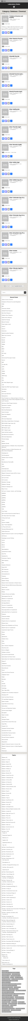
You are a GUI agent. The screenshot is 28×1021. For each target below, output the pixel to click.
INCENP (3, 342)
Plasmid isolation (7, 1006)
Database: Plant (5, 815)
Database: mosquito (6, 811)
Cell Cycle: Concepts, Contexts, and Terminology (11, 491)
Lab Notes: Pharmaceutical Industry (9, 930)
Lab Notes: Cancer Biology (7, 874)
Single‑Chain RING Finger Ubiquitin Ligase (10, 386)
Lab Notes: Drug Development (8, 932)
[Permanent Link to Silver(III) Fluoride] (5, 59)
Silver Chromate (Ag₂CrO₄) (17, 215)
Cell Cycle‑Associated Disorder (8, 654)
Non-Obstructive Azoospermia (8, 434)
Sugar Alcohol (4, 587)
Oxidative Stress (5, 638)
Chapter (4, 832)
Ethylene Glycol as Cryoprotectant (8, 627)
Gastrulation (4, 389)
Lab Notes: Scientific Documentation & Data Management (13, 945)
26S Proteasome (5, 569)
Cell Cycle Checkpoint (6, 475)
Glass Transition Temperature (7, 645)
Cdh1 (3, 464)
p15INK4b (4, 495)
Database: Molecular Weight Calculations (10, 808)
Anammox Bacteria (5, 618)
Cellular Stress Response (7, 317)
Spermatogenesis (5, 549)
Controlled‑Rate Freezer (6, 735)
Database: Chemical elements (8, 786)
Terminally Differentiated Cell (7, 529)
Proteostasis (4, 750)
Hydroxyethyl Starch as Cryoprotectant (9, 612)
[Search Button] (14, 7)
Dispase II (4, 661)
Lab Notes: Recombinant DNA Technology (10, 941)
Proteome (4, 748)
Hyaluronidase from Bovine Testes (8, 656)
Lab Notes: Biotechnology (7, 871)
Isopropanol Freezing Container (8, 728)
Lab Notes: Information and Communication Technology (13, 908)
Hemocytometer (5, 739)
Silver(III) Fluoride (14, 56)
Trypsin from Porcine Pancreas (8, 672)
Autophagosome (5, 453)
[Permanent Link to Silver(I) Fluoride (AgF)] (5, 94)
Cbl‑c (3, 377)
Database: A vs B (5, 759)
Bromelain (4, 679)
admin (10, 19)
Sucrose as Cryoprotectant (7, 605)
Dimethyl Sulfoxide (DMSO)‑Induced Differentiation (12, 585)
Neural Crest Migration (6, 414)
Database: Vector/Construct (7, 826)
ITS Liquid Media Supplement (7, 699)
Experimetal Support (6, 835)
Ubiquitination (6, 1011)
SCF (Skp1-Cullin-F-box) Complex (8, 515)
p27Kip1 (3, 504)
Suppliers (4, 840)
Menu (4, 1)
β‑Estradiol (4, 685)
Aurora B (3, 337)
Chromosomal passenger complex (11, 983)
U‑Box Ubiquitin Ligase (6, 425)
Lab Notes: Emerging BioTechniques (9, 864)
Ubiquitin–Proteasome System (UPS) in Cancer (11, 473)
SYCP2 (3, 540)
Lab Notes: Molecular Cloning (8, 921)
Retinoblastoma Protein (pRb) (7, 462)
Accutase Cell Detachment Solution (9, 708)
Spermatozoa (4, 636)
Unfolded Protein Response (7, 310)
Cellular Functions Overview (7, 299)
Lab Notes (4, 831)
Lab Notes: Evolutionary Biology (8, 893)
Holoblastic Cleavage (6, 484)
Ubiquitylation (4, 741)
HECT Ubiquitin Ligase (6, 430)
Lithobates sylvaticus (6, 652)
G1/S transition (5, 479)
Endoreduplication (5, 468)
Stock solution (5, 960)
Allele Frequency (5, 560)
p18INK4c (4, 500)
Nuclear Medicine (5, 578)
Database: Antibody (5, 768)
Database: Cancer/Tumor (7, 775)
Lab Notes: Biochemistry (6, 851)
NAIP (3, 362)
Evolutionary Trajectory (6, 558)
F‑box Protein (4, 511)
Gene (15, 995)
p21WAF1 (4, 506)
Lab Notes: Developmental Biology (8, 886)
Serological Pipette (5, 719)
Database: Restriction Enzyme (8, 822)
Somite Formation (5, 412)
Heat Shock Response (6, 313)
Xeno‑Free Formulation (6, 665)
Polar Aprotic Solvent (6, 600)
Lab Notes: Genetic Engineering (8, 897)
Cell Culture (4, 860)
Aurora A (3, 328)
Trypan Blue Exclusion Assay (7, 703)
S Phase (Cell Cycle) (6, 517)
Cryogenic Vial (4, 726)
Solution (4, 957)
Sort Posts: (3, 13)
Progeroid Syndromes (6, 407)
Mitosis (14, 1002)
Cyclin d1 (17, 987)
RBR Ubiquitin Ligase (6, 427)
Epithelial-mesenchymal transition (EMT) (13, 993)
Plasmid (13, 1005)
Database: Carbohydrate (6, 777)
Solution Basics (5, 962)
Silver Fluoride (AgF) (15, 127)
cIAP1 (3, 369)
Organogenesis (5, 395)
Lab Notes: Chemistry (6, 880)
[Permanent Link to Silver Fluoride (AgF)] (5, 129)
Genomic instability (8, 997)
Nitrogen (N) (21, 1003)
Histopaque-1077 (5, 694)
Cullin (3, 509)
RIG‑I (3, 346)
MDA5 (3, 348)
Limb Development (5, 455)
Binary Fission (4, 488)
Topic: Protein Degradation (7, 524)
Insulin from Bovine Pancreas (7, 697)
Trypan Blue (4, 723)
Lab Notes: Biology (5, 856)
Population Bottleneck (6, 565)
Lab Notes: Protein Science (7, 939)
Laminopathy (4, 416)
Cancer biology (15, 975)
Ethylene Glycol (5, 623)
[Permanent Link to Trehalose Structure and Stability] (5, 18)
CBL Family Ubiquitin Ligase (7, 382)
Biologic (3, 591)
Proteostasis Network (6, 308)
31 (12, 286)
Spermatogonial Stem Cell (7, 596)
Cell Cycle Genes (5, 477)
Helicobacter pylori (8, 998)
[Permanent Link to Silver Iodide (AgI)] (5, 165)
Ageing (3, 441)
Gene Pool (4, 553)
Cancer (3, 520)
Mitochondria (6, 1002)
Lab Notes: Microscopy (7, 867)
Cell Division (4, 535)
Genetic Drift (4, 567)
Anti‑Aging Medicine (6, 603)
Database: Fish (5, 795)
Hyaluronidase (4, 706)
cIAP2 (3, 366)
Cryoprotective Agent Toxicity (7, 629)
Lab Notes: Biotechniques (7, 858)
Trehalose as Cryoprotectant (7, 607)
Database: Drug (5, 791)
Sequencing (4, 869)
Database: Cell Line (5, 779)
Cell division (6, 979)
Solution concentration (6, 964)
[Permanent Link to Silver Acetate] (5, 253)
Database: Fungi (5, 797)
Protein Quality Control (6, 324)
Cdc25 (3, 459)
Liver (14, 1000)
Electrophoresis (5, 862)
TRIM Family (4, 375)
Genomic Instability (5, 522)
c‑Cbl (3, 384)
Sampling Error (5, 556)
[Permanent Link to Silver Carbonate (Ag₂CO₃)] (5, 200)
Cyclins (5, 988)
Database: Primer (5, 817)
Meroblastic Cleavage (6, 482)
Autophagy (5, 975)
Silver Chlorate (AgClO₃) (16, 268)
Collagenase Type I (5, 674)
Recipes (4, 956)
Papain (3, 676)
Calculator (4, 914)
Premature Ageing (5, 439)
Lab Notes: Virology (6, 952)
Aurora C (3, 326)
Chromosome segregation (9, 985)
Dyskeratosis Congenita (6, 405)
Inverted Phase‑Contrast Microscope (9, 721)
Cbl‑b (3, 380)
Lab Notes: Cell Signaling (7, 877)
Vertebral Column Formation (7, 457)
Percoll (3, 670)
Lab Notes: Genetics (6, 899)
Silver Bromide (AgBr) (15, 144)
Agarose (5, 970)
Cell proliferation (17, 979)
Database (4, 757)
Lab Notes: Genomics (6, 902)
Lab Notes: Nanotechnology (7, 924)
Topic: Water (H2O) (5, 690)
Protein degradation (8, 1008)
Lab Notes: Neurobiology (6, 926)
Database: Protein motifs (7, 820)
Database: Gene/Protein (6, 800)
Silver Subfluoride (14, 109)
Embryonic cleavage (8, 992)
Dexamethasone (5, 668)
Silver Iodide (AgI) (14, 162)
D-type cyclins (13, 988)
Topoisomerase (16, 1010)
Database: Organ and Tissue (7, 813)
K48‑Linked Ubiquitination (7, 436)
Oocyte (3, 632)
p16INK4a (4, 497)
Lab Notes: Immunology (6, 906)
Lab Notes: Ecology (6, 888)
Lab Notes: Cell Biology (6, 876)
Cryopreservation (7, 987)
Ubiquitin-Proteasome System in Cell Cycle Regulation (12, 533)
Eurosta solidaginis (5, 650)
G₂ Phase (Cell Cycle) (6, 526)
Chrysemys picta (5, 647)
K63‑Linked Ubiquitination (7, 418)
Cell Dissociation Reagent (7, 710)
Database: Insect (5, 804)
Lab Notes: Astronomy (6, 849)
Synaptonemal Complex (6, 551)
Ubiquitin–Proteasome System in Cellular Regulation (12, 746)
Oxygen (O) (5, 1005)
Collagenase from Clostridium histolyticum (10, 692)
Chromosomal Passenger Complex (8, 357)
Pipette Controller (5, 701)
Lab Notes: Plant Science (7, 936)
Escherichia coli (7, 995)
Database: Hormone (6, 802)
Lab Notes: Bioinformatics (7, 854)
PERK (3, 304)
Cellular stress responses (10, 980)
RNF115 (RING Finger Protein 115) (8, 423)
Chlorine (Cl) (6, 982)
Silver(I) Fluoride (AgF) (15, 91)
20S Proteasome (5, 571)
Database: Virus (5, 829)
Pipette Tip (4, 717)
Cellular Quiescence (6, 531)
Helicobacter (19, 997)
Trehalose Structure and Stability (8, 594)
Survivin (3, 360)
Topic (3, 845)
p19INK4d (4, 493)
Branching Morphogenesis (7, 409)
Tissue (3, 643)
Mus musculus (12, 1003)
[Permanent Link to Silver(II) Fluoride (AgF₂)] (5, 76)
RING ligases (6, 1010)
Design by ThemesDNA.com (14, 1019)
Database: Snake (5, 824)
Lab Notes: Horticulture (6, 904)
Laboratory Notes (14, 4)
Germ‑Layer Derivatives (6, 393)
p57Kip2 (3, 502)
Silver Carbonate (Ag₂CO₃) (16, 197)
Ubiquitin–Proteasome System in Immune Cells (11, 744)
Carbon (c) (5, 977)
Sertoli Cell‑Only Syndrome (7, 432)
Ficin (3, 681)
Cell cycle (18, 977)
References (4, 837)
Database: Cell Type (6, 782)
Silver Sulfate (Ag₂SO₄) (15, 180)
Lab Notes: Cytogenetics (6, 884)
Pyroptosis (4, 576)
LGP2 (3, 351)
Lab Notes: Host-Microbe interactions (9, 917)
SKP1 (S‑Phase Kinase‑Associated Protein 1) (11, 513)
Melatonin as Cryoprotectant (7, 598)
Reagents (4, 954)
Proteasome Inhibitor (6, 616)
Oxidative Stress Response (7, 315)
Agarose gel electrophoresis (10, 972)
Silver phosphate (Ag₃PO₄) (16, 233)
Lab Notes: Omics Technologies (8, 928)
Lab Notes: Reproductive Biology (8, 943)
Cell (12, 977)
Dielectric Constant (5, 589)
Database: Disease (5, 788)
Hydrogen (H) (20, 998)
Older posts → (19, 286)
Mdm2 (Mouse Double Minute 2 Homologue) (10, 421)
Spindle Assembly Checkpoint (8, 333)
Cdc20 (3, 466)
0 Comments (13, 20)
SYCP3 (3, 547)
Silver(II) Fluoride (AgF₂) (16, 74)
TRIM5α (3, 344)
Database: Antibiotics (6, 766)
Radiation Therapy (5, 580)
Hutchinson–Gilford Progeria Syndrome (9, 403)
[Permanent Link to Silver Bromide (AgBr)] (5, 147)
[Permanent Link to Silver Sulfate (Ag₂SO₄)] (5, 182)
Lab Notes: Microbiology (6, 916)
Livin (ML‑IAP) (4, 364)
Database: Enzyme (5, 793)
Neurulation (4, 391)
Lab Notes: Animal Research (7, 847)
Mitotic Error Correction (6, 335)
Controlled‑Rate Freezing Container (8, 732)
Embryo (3, 634)
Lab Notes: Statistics (6, 948)
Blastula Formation (5, 322)
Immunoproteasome (6, 573)
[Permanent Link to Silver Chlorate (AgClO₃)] (5, 271)
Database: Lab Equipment (7, 806)
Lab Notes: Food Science (7, 895)
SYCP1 (3, 542)
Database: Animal (5, 764)
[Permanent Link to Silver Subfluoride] (5, 112)
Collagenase (4, 663)
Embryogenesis (20, 990)
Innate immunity (6, 1000)
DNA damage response (8, 990)
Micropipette (4, 712)
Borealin (3, 339)
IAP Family (4, 353)
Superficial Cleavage (6, 319)
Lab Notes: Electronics (6, 910)
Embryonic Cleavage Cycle (7, 486)
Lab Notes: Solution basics (7, 881)
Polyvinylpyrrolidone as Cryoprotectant (9, 609)
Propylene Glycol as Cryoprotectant (9, 620)
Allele (3, 562)
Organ (3, 641)
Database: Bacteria (5, 773)
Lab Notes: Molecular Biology (7, 920)
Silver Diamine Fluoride (15, 38)
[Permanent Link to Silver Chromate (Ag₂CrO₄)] (5, 218)
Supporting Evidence (6, 842)
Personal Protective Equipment (8, 737)
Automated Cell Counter (6, 730)
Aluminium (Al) (6, 974)
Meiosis (3, 544)
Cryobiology (4, 688)
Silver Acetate (13, 250)
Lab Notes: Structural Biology (7, 950)
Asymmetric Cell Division (7, 470)
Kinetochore (4, 330)
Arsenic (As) (16, 974)
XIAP (3, 355)
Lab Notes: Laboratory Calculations (9, 912)
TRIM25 (3, 373)
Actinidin (3, 683)
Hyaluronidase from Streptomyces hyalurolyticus (11, 659)
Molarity (21, 1002)
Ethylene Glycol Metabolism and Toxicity (10, 625)
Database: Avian (5, 770)
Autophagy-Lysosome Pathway (8, 538)
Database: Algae (5, 761)
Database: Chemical (6, 784)
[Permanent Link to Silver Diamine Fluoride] (5, 41)
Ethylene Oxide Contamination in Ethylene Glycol (11, 582)
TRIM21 (3, 371)
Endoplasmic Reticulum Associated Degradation (11, 301)
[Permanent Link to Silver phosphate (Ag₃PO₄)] (5, 235)
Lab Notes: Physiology (6, 934)
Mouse (4, 1003)
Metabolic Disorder (5, 443)
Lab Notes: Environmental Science (8, 890)
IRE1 (3, 306)
